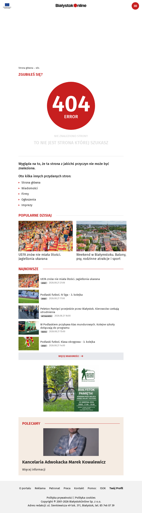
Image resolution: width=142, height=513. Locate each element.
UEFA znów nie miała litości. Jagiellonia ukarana (39, 257)
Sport (43, 283)
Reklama (40, 488)
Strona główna (25, 68)
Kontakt (79, 488)
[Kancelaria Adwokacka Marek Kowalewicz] (71, 442)
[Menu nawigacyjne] (135, 6)
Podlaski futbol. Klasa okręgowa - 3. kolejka (67, 341)
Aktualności (46, 316)
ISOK (103, 488)
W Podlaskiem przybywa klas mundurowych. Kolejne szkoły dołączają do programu (77, 326)
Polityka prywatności (59, 497)
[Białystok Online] (71, 6)
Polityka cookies (85, 497)
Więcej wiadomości (68, 356)
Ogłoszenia (28, 199)
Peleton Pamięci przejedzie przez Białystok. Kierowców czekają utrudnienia (79, 310)
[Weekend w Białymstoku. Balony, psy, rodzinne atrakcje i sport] (103, 236)
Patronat (54, 488)
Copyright (47, 501)
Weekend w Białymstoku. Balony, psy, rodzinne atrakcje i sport (101, 257)
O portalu (25, 488)
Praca (67, 488)
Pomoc (92, 488)
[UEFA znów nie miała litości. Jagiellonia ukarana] (45, 236)
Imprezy (26, 205)
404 (37, 68)
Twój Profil (116, 488)
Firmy (25, 194)
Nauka (44, 332)
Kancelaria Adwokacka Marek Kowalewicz (64, 462)
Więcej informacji (33, 469)
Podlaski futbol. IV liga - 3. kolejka (61, 294)
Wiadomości (29, 188)
